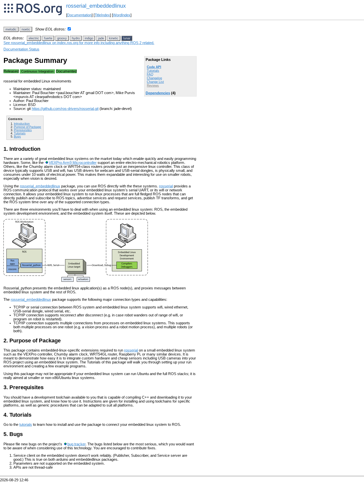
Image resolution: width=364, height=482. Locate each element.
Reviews (153, 85)
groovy (62, 38)
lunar (126, 38)
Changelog (154, 78)
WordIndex (121, 15)
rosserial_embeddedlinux (40, 186)
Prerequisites (23, 130)
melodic (11, 29)
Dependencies (158, 93)
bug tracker (76, 444)
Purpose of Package (27, 126)
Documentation (79, 15)
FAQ (150, 74)
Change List (155, 82)
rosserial (166, 186)
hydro (76, 38)
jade (101, 38)
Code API (154, 67)
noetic (26, 29)
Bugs (17, 136)
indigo (89, 38)
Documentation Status (21, 49)
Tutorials (153, 71)
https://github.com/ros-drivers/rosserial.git (65, 109)
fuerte (48, 38)
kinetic (113, 38)
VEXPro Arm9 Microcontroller (73, 163)
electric (34, 38)
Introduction (22, 123)
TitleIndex (102, 15)
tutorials (25, 425)
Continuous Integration (37, 71)
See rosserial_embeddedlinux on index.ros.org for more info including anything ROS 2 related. (78, 43)
